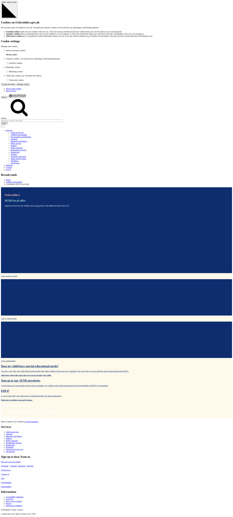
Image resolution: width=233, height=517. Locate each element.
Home (8, 180)
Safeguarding (6, 487)
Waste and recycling (18, 159)
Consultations (6, 482)
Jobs (2, 478)
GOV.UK (9, 499)
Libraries (14, 139)
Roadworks (15, 152)
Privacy (9, 503)
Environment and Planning (21, 137)
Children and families (19, 135)
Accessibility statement (14, 497)
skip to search (11, 91)
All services (15, 163)
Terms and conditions (14, 506)
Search (3, 118)
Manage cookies (23, 84)
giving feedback (32, 422)
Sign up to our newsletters (11, 462)
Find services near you (14, 449)
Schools (14, 154)
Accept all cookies (8, 84)
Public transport (17, 148)
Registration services (18, 150)
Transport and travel (18, 157)
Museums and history (19, 141)
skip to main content (13, 89)
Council (9, 167)
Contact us (5, 474)
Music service (16, 143)
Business (9, 165)
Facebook (4, 466)
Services (9, 130)
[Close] (3, 125)
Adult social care (17, 133)
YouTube (29, 466)
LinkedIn (13, 466)
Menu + (4, 97)
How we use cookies (14, 501)
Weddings (14, 161)
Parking (14, 146)
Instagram (21, 466)
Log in (8, 170)
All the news (6, 470)
